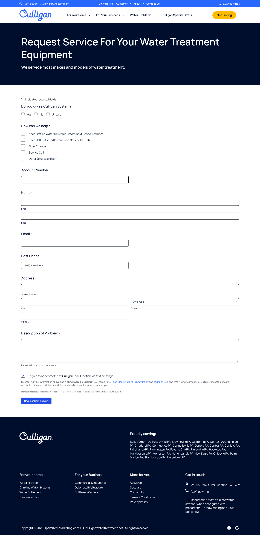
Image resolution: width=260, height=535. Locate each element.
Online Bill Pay (106, 3)
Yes (29, 114)
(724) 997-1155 (231, 3)
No (41, 114)
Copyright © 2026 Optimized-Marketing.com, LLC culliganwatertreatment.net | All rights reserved (84, 528)
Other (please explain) (43, 159)
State (134, 308)
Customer (122, 3)
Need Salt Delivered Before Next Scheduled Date (60, 140)
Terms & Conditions (142, 497)
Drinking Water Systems (34, 487)
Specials (135, 487)
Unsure (56, 114)
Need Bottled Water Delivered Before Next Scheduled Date (66, 134)
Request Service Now (36, 401)
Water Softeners (30, 492)
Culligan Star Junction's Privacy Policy (128, 381)
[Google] (237, 527)
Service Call (36, 152)
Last (23, 222)
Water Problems (141, 15)
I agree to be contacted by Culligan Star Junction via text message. (71, 376)
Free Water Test (29, 497)
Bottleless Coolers (86, 492)
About (137, 3)
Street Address (29, 294)
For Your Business (108, 15)
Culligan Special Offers (176, 15)
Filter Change (37, 146)
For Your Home (76, 15)
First (23, 208)
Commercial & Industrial (90, 483)
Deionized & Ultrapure (89, 487)
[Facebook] (229, 527)
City (23, 308)
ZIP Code (26, 322)
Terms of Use (161, 381)
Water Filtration (29, 483)
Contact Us (153, 3)
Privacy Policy (139, 502)
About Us (136, 483)
